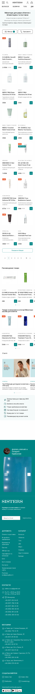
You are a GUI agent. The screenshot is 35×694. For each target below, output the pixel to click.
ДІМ (32, 6)
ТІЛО (25, 6)
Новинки (21, 550)
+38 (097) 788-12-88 (11, 603)
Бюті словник (6, 562)
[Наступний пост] (29, 474)
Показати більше (17, 250)
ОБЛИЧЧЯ (16, 6)
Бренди (21, 556)
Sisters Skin (24, 677)
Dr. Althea (21, 160)
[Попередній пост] (6, 474)
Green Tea (29, 290)
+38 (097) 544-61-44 (11, 650)
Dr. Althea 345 (29, 160)
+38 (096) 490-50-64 (12, 615)
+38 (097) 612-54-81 (11, 600)
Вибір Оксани (22, 146)
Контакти (5, 565)
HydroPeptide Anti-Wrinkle (30, 333)
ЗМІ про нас (6, 550)
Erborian (4, 160)
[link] (31, 2)
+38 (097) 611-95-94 (11, 637)
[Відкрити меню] (3, 2)
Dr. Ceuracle (21, 125)
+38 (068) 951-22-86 (11, 612)
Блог (3, 559)
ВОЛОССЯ (5, 6)
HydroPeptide (6, 195)
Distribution (8, 681)
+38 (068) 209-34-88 (11, 657)
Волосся (21, 534)
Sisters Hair (8, 677)
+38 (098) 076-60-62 (12, 663)
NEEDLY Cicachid (27, 54)
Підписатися (16, 454)
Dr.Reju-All (5, 231)
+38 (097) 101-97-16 (11, 644)
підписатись (27, 518)
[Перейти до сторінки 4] (19, 348)
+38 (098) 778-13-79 (11, 631)
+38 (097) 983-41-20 (11, 606)
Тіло (19, 540)
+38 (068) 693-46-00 (12, 609)
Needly (20, 54)
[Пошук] (7, 2)
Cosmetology (25, 681)
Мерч (20, 547)
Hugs (19, 231)
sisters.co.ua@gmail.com (12, 588)
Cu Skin (4, 290)
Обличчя (21, 537)
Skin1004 (20, 195)
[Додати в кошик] (15, 67)
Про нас (4, 547)
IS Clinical (5, 54)
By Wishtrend (22, 290)
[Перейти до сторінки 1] (15, 348)
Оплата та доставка (8, 534)
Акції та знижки (23, 553)
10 (26, 258)
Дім (19, 544)
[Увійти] (27, 2)
